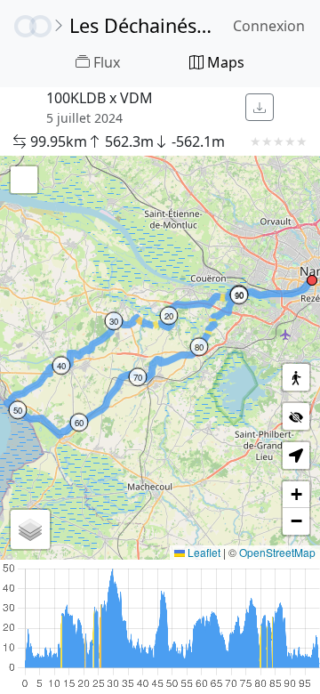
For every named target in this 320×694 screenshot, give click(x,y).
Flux (105, 62)
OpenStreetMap (277, 552)
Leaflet (202, 552)
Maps (224, 62)
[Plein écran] (24, 179)
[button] (312, 280)
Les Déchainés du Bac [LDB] (141, 25)
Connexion (269, 26)
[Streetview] (296, 377)
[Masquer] (296, 416)
